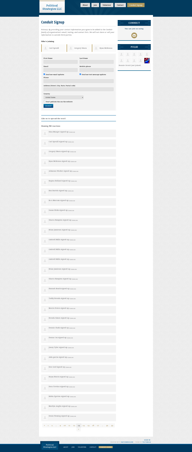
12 (74, 425)
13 (79, 425)
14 (84, 425)
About (85, 5)
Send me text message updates (94, 74)
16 (93, 425)
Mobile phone (85, 66)
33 (112, 425)
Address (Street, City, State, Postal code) (59, 86)
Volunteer (107, 5)
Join (95, 5)
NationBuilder (127, 442)
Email (46, 66)
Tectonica (146, 442)
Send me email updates (55, 74)
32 (107, 425)
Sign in (147, 440)
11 (69, 425)
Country (47, 94)
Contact (120, 5)
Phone (46, 77)
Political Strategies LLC (52, 7)
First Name (48, 58)
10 (65, 425)
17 (98, 425)
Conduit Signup (135, 5)
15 (88, 425)
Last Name (84, 58)
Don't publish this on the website (59, 102)
